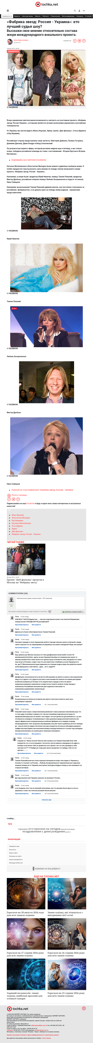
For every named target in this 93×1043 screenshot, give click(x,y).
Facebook (30, 503)
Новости (17, 16)
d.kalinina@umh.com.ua (41, 1030)
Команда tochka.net (16, 863)
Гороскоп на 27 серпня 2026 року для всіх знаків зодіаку (25, 954)
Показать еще (46, 800)
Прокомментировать (22, 625)
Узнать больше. (46, 1038)
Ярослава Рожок (21, 40)
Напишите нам (14, 846)
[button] (79, 11)
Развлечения (55, 16)
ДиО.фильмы (17, 531)
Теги (10, 824)
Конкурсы (80, 16)
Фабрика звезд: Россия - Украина (26, 534)
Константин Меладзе (21, 518)
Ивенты (37, 16)
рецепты (68, 832)
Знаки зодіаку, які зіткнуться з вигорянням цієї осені (65, 914)
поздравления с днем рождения (43, 831)
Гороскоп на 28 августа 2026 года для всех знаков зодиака (25, 914)
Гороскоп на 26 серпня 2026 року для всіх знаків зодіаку (66, 954)
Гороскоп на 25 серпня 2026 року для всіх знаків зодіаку (66, 994)
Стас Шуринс (17, 526)
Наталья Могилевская (21, 523)
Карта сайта (13, 853)
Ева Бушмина (17, 520)
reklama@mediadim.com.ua (39, 1025)
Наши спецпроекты (16, 859)
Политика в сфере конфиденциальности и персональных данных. (39, 1035)
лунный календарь (68, 829)
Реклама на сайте (15, 856)
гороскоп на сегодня (46, 829)
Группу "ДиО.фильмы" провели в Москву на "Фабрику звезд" (25, 581)
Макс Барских (18, 515)
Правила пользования (13, 1035)
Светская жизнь (27, 16)
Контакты (12, 849)
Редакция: (10, 1030)
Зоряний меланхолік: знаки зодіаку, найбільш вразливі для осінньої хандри (24, 995)
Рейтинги (46, 16)
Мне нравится (36, 625)
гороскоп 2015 (25, 829)
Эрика (14, 529)
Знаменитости (7, 16)
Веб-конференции (68, 16)
